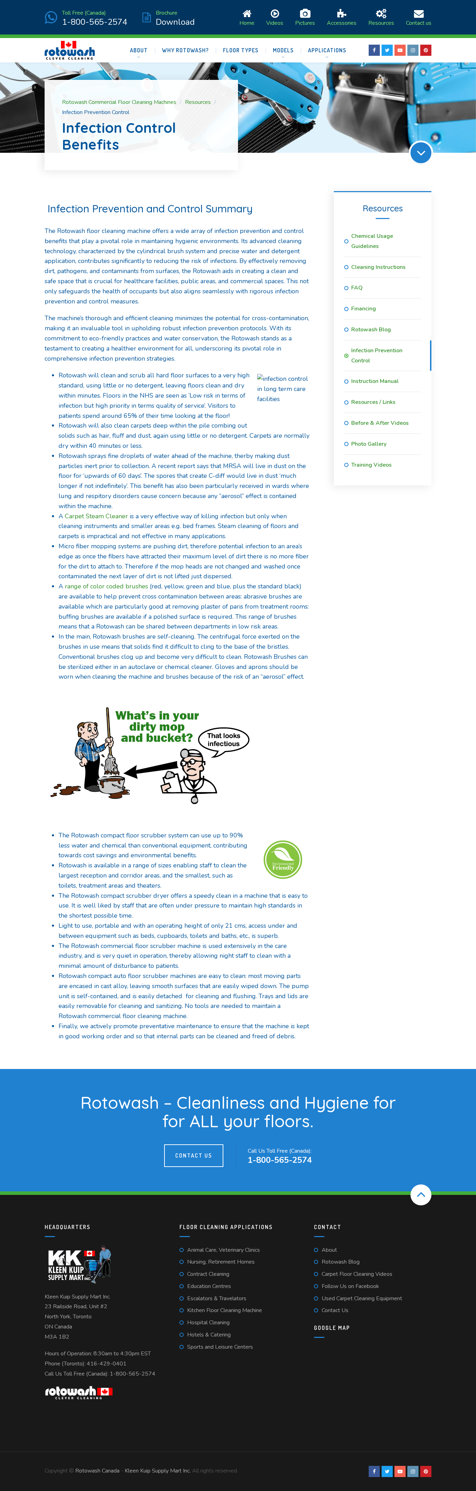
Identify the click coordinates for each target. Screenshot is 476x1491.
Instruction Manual (375, 381)
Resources (381, 22)
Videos (274, 22)
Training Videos (371, 465)
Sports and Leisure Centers (220, 1347)
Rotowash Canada (97, 1471)
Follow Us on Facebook (350, 1286)
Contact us (418, 22)
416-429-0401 (106, 1364)
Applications (327, 50)
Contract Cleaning (208, 1274)
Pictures (305, 22)
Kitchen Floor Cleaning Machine (224, 1310)
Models (283, 50)
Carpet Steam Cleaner (96, 516)
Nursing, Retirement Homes (221, 1262)
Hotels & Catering (209, 1335)
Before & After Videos (380, 423)
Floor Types (241, 50)
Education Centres (209, 1286)
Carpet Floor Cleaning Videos (357, 1274)
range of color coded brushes (106, 586)
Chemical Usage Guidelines (372, 241)
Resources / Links (373, 402)
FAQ (357, 288)
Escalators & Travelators (216, 1298)
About (139, 50)
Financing (363, 308)
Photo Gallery (368, 444)
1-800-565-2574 (132, 1374)
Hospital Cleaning (208, 1322)
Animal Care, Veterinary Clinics (223, 1250)
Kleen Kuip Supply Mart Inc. (77, 1297)
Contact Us (193, 1155)
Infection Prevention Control (376, 355)
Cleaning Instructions (378, 267)
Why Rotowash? (185, 50)
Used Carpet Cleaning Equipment (362, 1298)
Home (246, 22)
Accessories (341, 22)
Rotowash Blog (371, 329)
